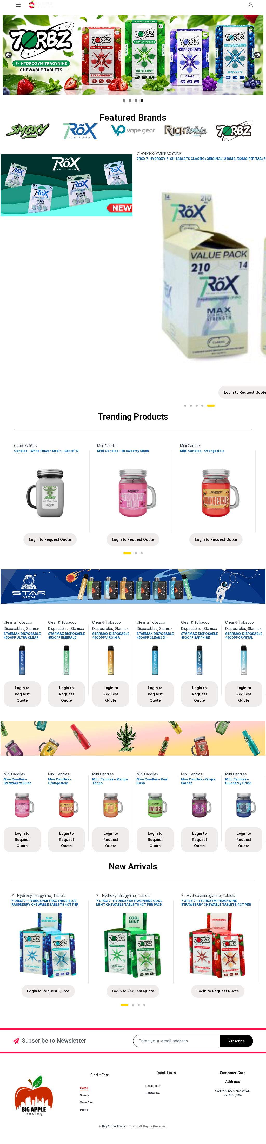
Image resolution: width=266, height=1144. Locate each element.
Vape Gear (87, 1102)
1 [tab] (124, 100)
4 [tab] (142, 100)
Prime (84, 1109)
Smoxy (84, 1095)
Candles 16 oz (26, 445)
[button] (185, 406)
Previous (8, 55)
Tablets (59, 895)
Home (84, 1088)
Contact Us (152, 1093)
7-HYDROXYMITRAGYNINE (159, 153)
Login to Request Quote (50, 539)
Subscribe (236, 1041)
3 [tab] (136, 100)
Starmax (33, 628)
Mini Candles (107, 445)
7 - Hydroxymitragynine (31, 895)
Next (257, 55)
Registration (153, 1086)
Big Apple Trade (113, 1126)
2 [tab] (130, 100)
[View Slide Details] (133, 55)
